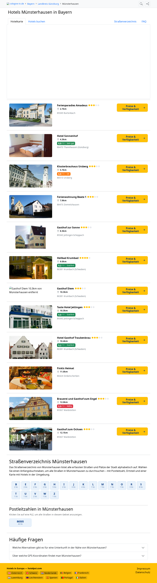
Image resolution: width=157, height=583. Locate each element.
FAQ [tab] (144, 21)
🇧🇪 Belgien (65, 572)
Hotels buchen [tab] (36, 21)
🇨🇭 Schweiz (31, 572)
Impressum (143, 568)
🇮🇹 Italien (81, 577)
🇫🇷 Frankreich (82, 572)
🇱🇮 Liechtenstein (34, 577)
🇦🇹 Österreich (15, 572)
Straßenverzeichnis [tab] (125, 21)
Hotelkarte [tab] (17, 21)
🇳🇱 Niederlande (49, 572)
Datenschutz (143, 572)
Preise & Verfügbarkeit (133, 107)
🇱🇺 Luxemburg (15, 577)
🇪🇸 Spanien (51, 577)
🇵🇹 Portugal (67, 577)
